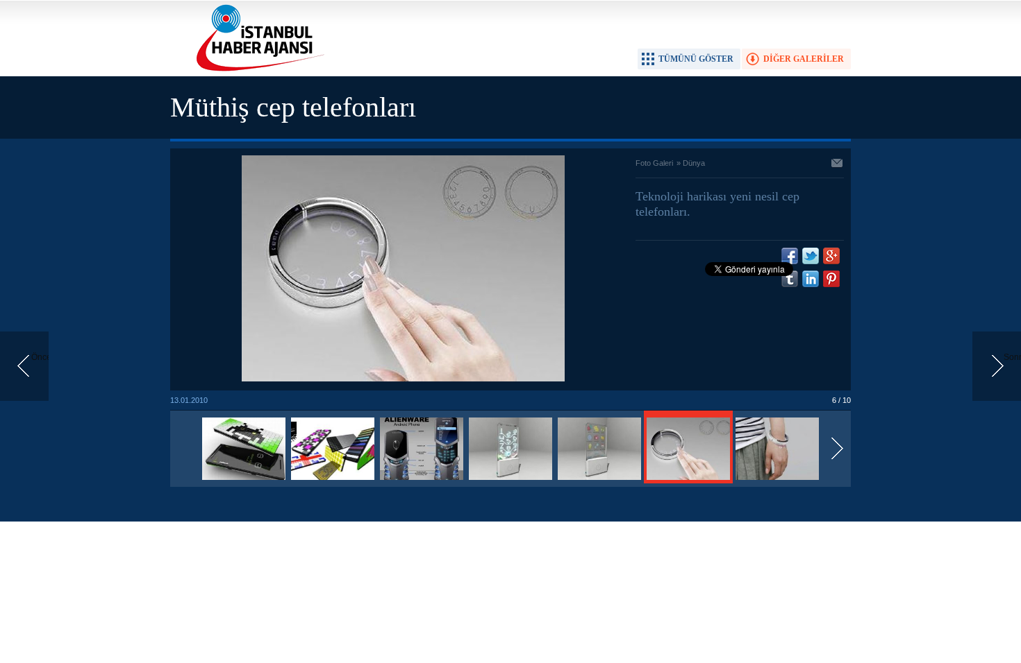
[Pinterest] (831, 278)
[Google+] (831, 256)
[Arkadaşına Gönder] (837, 164)
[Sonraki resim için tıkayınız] (403, 379)
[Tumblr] (789, 278)
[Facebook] (789, 256)
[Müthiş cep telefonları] (243, 480)
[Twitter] (810, 256)
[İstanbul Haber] (257, 70)
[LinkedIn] (810, 278)
